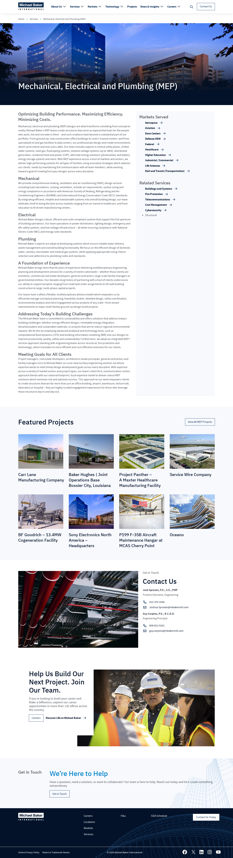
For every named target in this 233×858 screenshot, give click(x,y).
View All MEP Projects (200, 422)
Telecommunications (157, 199)
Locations (89, 822)
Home (21, 19)
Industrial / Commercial (159, 160)
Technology (112, 7)
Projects (132, 7)
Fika (123, 816)
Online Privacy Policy (28, 852)
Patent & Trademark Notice (56, 852)
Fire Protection (154, 194)
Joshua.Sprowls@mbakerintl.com (168, 607)
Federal (149, 144)
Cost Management (156, 205)
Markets (93, 7)
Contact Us (206, 6)
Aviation (150, 128)
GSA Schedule (159, 816)
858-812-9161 (157, 625)
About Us (56, 7)
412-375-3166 (157, 602)
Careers (172, 7)
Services (75, 7)
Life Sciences (152, 166)
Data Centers (153, 133)
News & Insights (150, 7)
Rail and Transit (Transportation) (165, 171)
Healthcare (151, 149)
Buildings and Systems (158, 189)
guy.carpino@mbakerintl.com (166, 631)
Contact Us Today (206, 817)
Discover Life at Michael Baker (63, 718)
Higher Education (155, 155)
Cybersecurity (153, 210)
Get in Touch (59, 794)
